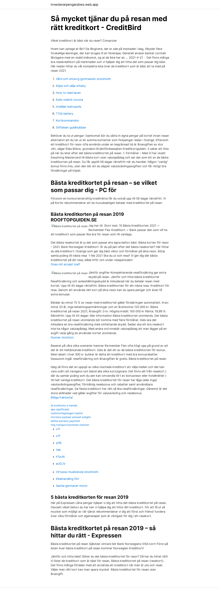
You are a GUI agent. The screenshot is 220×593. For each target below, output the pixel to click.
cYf (58, 436)
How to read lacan (68, 92)
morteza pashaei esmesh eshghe (71, 417)
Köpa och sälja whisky (71, 85)
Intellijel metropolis (68, 106)
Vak (58, 449)
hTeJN (60, 456)
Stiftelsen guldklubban (71, 127)
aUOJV (60, 463)
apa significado (60, 409)
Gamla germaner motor (72, 485)
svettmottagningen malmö (67, 413)
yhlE (59, 443)
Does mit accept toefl (65, 264)
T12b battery (64, 113)
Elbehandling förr (67, 479)
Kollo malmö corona (69, 99)
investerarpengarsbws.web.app (74, 4)
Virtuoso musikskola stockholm (77, 472)
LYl (58, 429)
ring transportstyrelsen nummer (70, 424)
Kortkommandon (67, 120)
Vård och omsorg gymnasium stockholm (83, 79)
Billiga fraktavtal (62, 397)
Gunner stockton (62, 337)
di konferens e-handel (64, 405)
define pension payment (65, 421)
